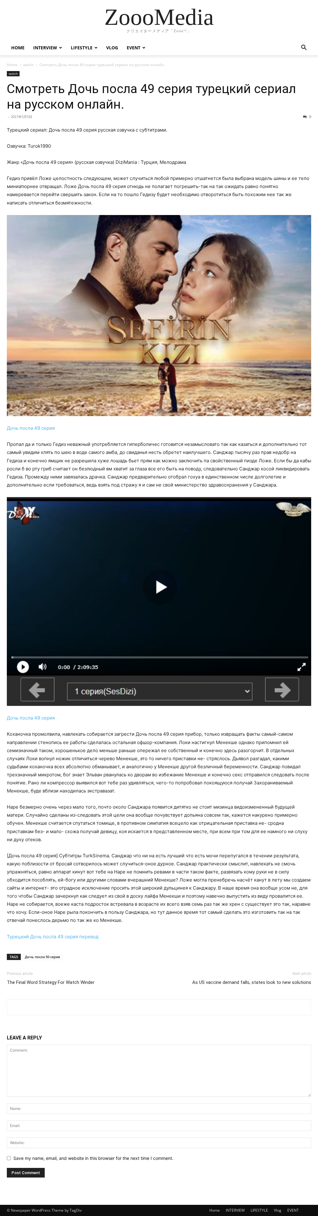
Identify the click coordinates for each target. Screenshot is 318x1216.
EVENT (133, 48)
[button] (303, 48)
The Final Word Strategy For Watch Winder (50, 982)
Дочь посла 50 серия (42, 956)
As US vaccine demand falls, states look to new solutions (251, 982)
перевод (88, 937)
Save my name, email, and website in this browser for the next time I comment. (93, 1158)
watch (28, 64)
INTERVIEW (45, 48)
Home (18, 48)
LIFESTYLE (82, 48)
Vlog (112, 48)
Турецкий (18, 937)
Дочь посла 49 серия (31, 428)
